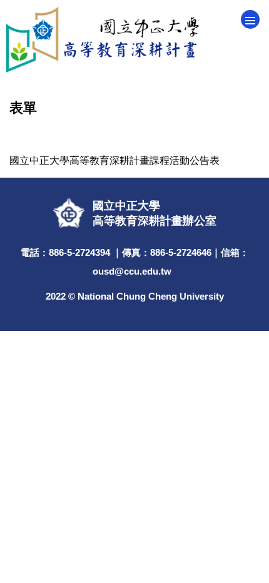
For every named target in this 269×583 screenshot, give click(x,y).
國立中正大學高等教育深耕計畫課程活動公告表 (114, 160)
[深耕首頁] (134, 39)
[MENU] (250, 19)
